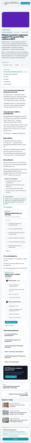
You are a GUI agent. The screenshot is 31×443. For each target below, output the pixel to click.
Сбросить (8, 251)
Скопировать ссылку (7, 64)
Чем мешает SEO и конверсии (10, 74)
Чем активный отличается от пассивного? (13, 340)
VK (22, 64)
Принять (15, 439)
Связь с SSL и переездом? (12, 362)
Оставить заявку (25, 3)
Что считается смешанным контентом (13, 71)
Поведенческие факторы (18, 133)
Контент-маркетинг (7, 32)
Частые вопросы (7, 84)
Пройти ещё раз (9, 325)
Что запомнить (7, 81)
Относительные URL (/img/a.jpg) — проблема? (14, 346)
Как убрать (6, 79)
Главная (6, 2)
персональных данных (13, 435)
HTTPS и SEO (7, 133)
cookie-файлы (11, 431)
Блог (9, 2)
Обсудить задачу (10, 376)
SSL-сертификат (7, 207)
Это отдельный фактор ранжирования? (11, 334)
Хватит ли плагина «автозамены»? (14, 351)
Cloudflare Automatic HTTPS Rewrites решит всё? (15, 356)
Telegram (17, 64)
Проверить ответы (11, 322)
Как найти (6, 76)
